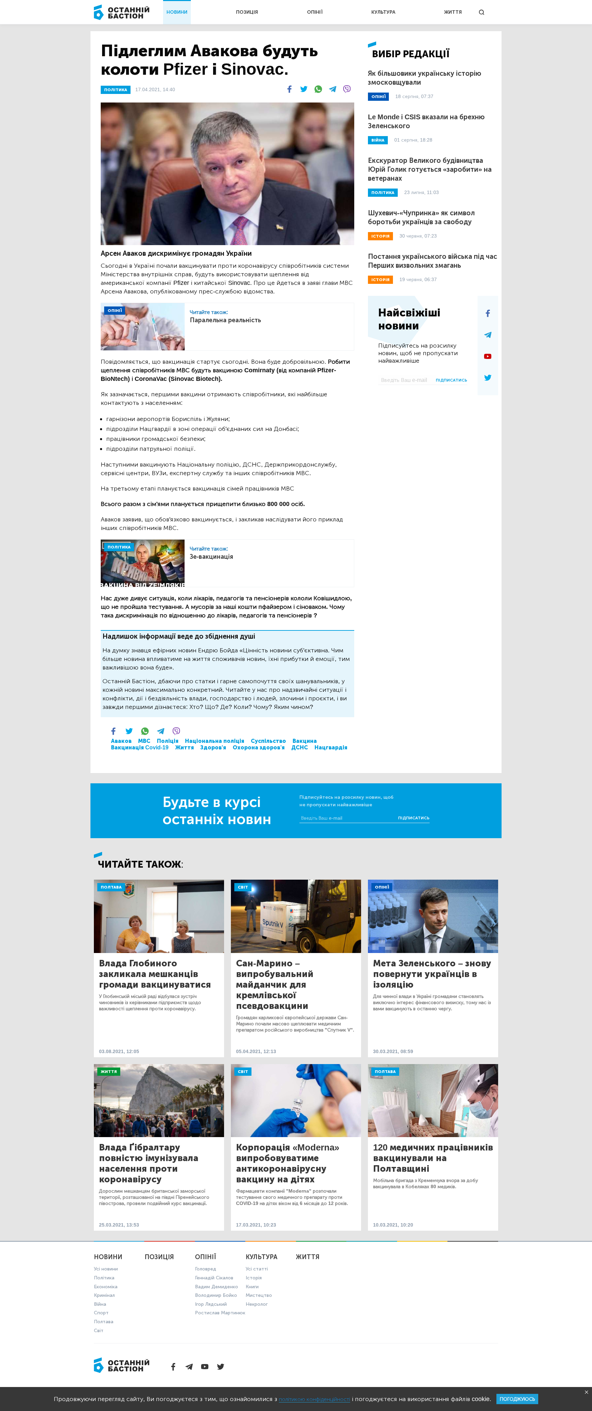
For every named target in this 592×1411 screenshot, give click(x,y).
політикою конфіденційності (314, 1399)
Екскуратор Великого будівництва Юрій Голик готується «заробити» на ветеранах (430, 169)
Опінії (382, 887)
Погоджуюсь (517, 1399)
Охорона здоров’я (259, 747)
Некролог (257, 1304)
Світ (243, 887)
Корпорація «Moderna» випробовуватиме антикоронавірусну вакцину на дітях (287, 1163)
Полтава (111, 887)
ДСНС (299, 747)
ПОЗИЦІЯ (247, 12)
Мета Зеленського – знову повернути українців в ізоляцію (432, 974)
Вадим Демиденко (216, 1287)
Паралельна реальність (225, 320)
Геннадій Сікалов (214, 1278)
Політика (104, 1278)
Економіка (106, 1287)
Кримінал (104, 1295)
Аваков (121, 741)
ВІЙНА (377, 140)
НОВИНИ (176, 12)
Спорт (101, 1313)
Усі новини (106, 1269)
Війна (100, 1304)
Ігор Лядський (211, 1304)
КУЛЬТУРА (383, 12)
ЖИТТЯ (453, 12)
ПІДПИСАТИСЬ (451, 380)
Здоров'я (213, 747)
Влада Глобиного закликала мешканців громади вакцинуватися (155, 974)
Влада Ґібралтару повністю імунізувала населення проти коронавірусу (148, 1163)
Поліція (167, 741)
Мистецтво (259, 1295)
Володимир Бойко (216, 1295)
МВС (144, 741)
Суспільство (268, 741)
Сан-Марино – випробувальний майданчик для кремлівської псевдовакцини (274, 984)
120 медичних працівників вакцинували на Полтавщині (433, 1158)
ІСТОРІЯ (380, 236)
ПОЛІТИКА (115, 89)
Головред (205, 1269)
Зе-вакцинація (211, 556)
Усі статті (257, 1269)
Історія (254, 1278)
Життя (184, 747)
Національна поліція (214, 741)
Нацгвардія (330, 747)
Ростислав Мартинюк (220, 1313)
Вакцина (305, 741)
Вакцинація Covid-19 (140, 747)
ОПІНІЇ (315, 12)
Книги (252, 1287)
